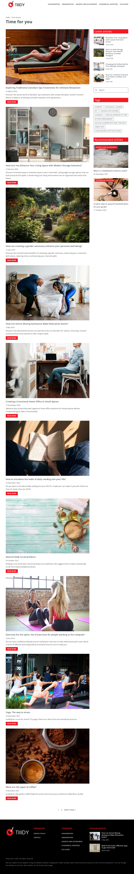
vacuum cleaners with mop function (110, 123)
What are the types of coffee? (21, 787)
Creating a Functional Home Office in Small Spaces (32, 401)
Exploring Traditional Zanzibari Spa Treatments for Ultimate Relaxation (43, 87)
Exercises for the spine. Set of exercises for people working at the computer (45, 634)
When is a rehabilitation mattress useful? (110, 171)
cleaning (98, 115)
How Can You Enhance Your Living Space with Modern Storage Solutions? (44, 165)
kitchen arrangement (104, 119)
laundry (98, 107)
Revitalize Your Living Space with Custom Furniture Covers (116, 40)
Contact (37, 837)
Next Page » (70, 810)
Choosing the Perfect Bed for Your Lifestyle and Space (117, 65)
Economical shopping (108, 4)
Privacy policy (40, 833)
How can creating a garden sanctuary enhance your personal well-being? (44, 246)
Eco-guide (124, 4)
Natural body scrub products (21, 556)
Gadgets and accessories (86, 4)
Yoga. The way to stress (18, 712)
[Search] (96, 90)
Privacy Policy (43, 865)
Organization (68, 4)
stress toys (99, 127)
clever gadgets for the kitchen (108, 131)
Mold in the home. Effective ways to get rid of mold (115, 847)
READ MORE (11, 102)
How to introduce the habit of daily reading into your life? (36, 479)
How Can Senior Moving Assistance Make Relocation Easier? (37, 323)
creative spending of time (116, 115)
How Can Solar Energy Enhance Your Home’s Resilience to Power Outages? (114, 52)
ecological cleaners (113, 107)
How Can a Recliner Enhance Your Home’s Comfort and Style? (117, 77)
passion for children (110, 111)
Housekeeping (54, 4)
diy (96, 111)
